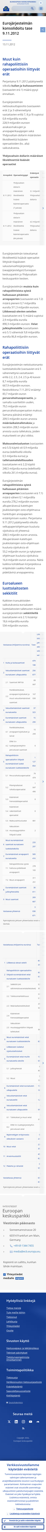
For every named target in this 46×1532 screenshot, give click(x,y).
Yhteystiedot (13, 1326)
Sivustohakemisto (16, 1403)
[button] (41, 3)
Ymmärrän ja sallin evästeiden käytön (25, 1521)
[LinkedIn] (16, 1422)
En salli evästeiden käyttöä (25, 1527)
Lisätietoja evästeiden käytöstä (25, 1514)
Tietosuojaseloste (24, 1509)
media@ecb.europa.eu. (27, 1251)
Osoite (9, 1331)
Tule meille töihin (15, 1313)
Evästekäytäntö (14, 1387)
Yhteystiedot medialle (13, 1276)
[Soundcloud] (38, 1422)
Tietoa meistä (13, 1308)
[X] (9, 1422)
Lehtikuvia (11, 1322)
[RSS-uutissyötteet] (23, 1428)
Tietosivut (11, 1317)
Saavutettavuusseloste (18, 1391)
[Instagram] (23, 1422)
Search (32, 8)
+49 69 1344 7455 (24, 1246)
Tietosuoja (12, 1378)
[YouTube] (30, 1422)
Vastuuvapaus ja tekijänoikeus (22, 1348)
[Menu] (41, 8)
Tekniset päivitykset (16, 1353)
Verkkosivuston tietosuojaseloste (24, 1382)
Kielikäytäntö (13, 1396)
